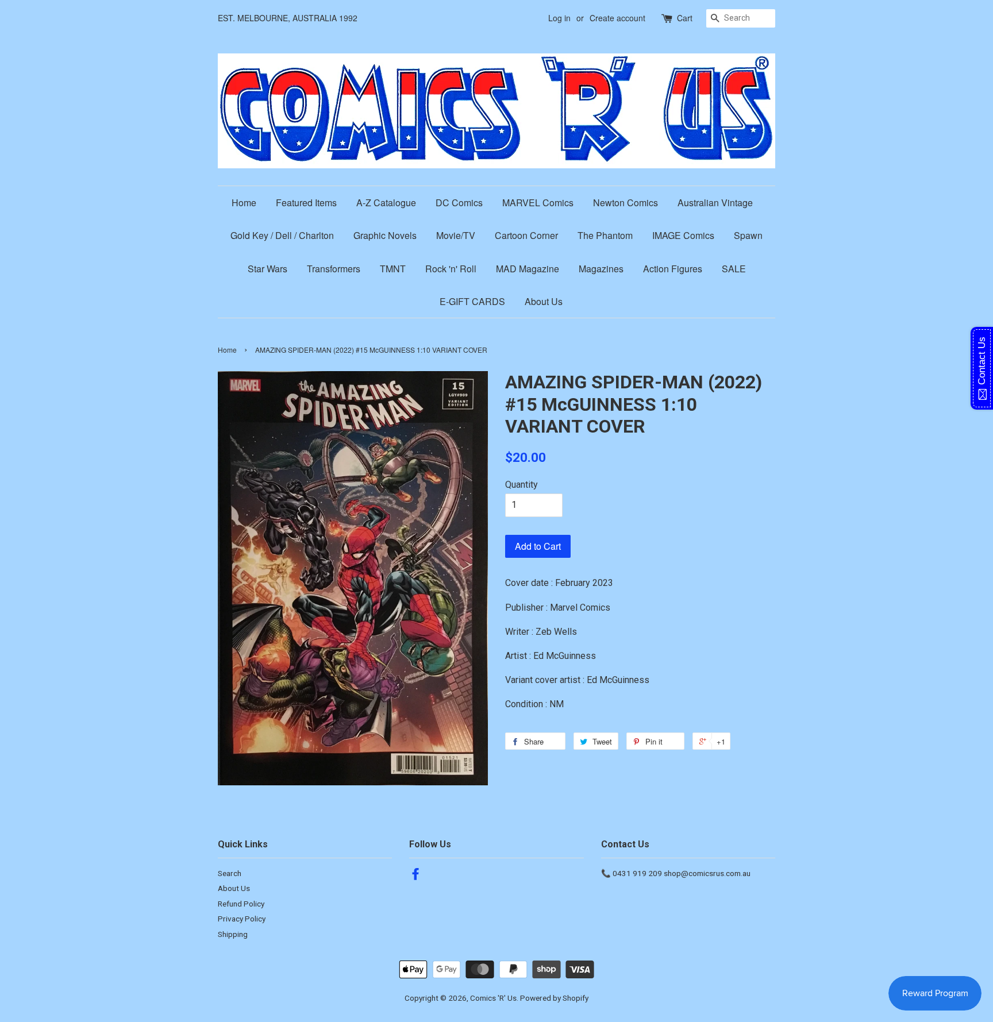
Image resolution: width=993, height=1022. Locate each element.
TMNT (393, 268)
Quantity (521, 484)
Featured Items (306, 202)
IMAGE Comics (683, 235)
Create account (617, 18)
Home (244, 202)
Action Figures (672, 268)
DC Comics (459, 202)
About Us (544, 301)
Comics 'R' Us (493, 997)
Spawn (748, 235)
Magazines (601, 268)
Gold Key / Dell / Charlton (282, 235)
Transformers (333, 268)
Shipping (233, 934)
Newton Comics (625, 202)
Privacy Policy (241, 918)
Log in (559, 18)
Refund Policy (241, 903)
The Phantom (605, 235)
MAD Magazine (527, 268)
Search (229, 873)
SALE (734, 268)
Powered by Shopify (554, 997)
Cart (684, 18)
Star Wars (267, 268)
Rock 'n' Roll (450, 268)
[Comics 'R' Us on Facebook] (415, 876)
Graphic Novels (385, 235)
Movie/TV (455, 235)
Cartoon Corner (526, 235)
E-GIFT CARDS (472, 301)
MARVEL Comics (538, 202)
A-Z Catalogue (386, 202)
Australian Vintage (715, 202)
